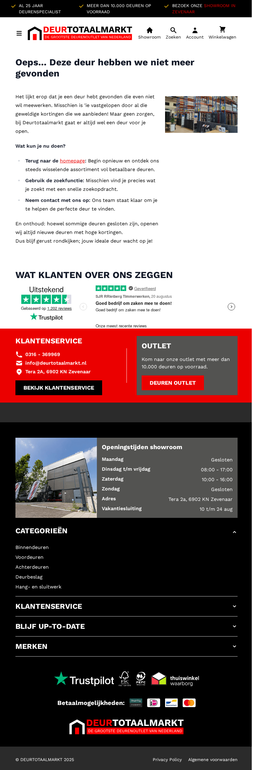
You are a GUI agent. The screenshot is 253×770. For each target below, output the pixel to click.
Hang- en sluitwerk (38, 587)
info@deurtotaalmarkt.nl (55, 363)
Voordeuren (29, 557)
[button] (126, 532)
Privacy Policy (167, 759)
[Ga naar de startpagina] (80, 33)
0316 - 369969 (42, 354)
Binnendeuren (32, 547)
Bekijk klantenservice (58, 387)
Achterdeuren (32, 567)
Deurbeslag (29, 577)
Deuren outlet (173, 382)
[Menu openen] (19, 33)
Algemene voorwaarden (213, 759)
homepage (72, 161)
